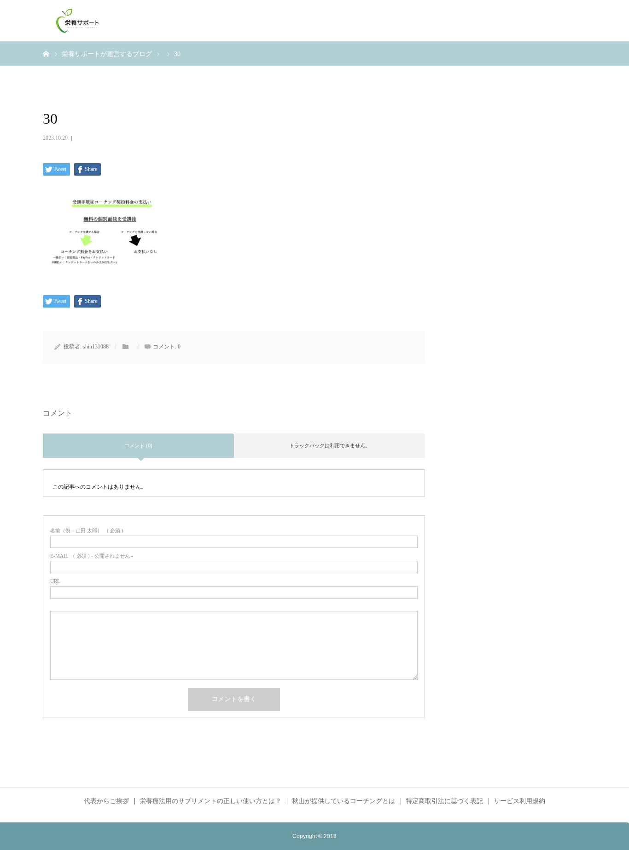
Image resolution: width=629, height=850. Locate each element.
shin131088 (96, 346)
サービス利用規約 (519, 801)
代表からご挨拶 (106, 801)
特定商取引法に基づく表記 (444, 801)
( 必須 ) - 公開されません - (91, 556)
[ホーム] (46, 53)
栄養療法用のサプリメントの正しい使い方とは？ (210, 801)
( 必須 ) (86, 530)
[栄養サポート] (77, 20)
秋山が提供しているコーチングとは (343, 801)
